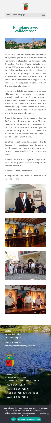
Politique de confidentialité (29, 419)
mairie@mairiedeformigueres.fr (20, 345)
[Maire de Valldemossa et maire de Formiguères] (25, 212)
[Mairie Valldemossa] (25, 313)
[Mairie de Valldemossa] (25, 246)
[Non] (48, 414)
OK (13, 419)
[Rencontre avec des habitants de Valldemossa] (25, 279)
